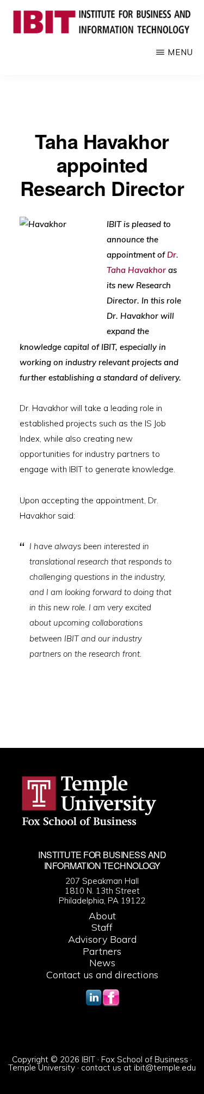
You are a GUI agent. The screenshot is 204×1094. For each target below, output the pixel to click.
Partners (102, 951)
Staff (102, 927)
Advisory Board (102, 939)
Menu (180, 52)
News (102, 962)
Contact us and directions (102, 974)
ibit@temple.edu (165, 1067)
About (102, 915)
